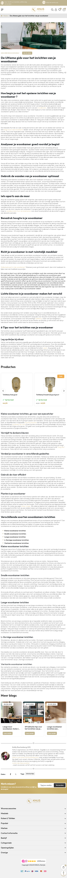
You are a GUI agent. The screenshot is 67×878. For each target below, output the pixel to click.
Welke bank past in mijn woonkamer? (13, 267)
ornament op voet (18, 424)
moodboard (42, 108)
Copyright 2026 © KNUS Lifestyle (33, 865)
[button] (3, 391)
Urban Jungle (25, 506)
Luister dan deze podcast (20, 763)
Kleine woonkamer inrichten (15, 531)
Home (5, 16)
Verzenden (60, 785)
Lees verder (8, 733)
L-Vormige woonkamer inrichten (16, 540)
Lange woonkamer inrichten (15, 537)
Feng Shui (61, 447)
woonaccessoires (31, 422)
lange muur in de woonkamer (13, 130)
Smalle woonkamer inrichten (15, 534)
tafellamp (38, 319)
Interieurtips (30, 773)
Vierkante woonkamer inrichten (16, 543)
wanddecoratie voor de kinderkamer (18, 211)
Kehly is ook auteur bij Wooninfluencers (25, 757)
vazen (45, 348)
